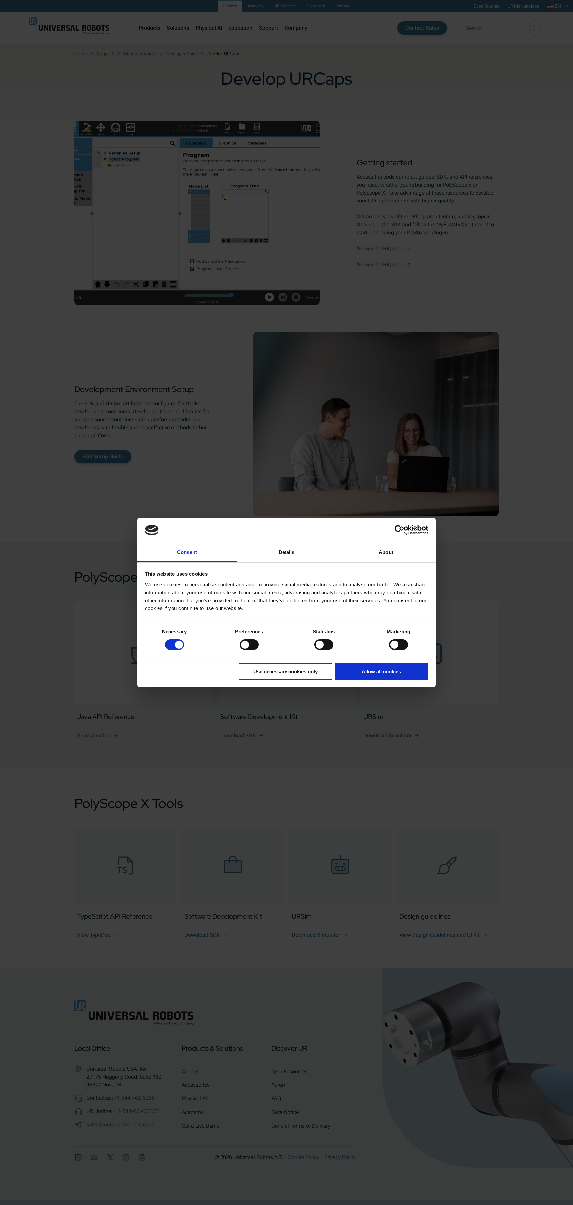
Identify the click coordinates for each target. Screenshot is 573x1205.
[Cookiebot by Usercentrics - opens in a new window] (399, 530)
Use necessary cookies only (285, 671)
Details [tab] (287, 552)
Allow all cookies (381, 671)
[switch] (249, 644)
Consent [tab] (187, 552)
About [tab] (386, 552)
